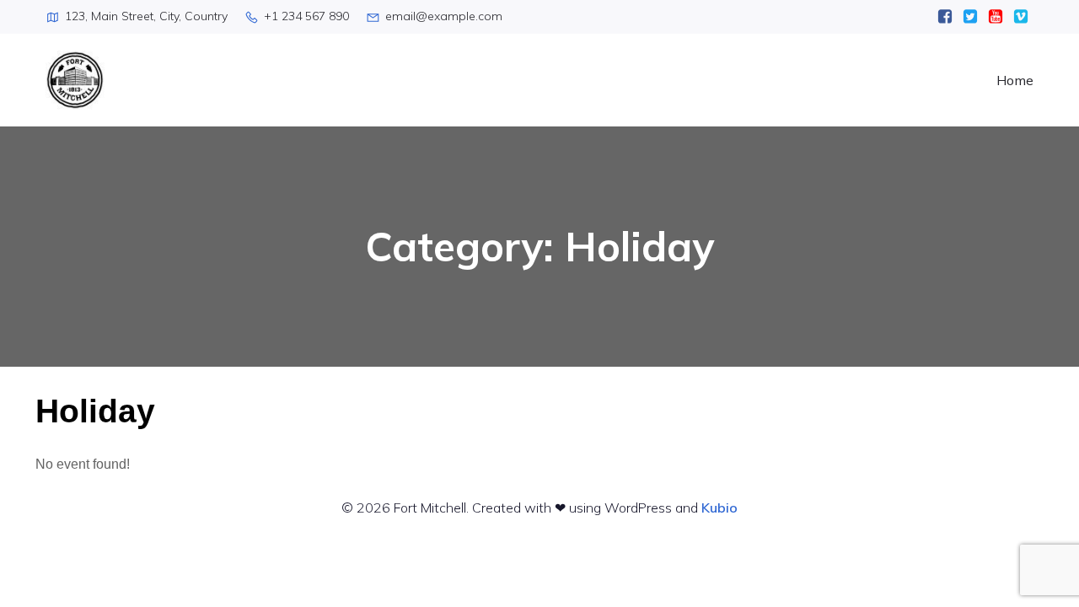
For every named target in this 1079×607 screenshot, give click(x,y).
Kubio (719, 507)
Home (1014, 80)
